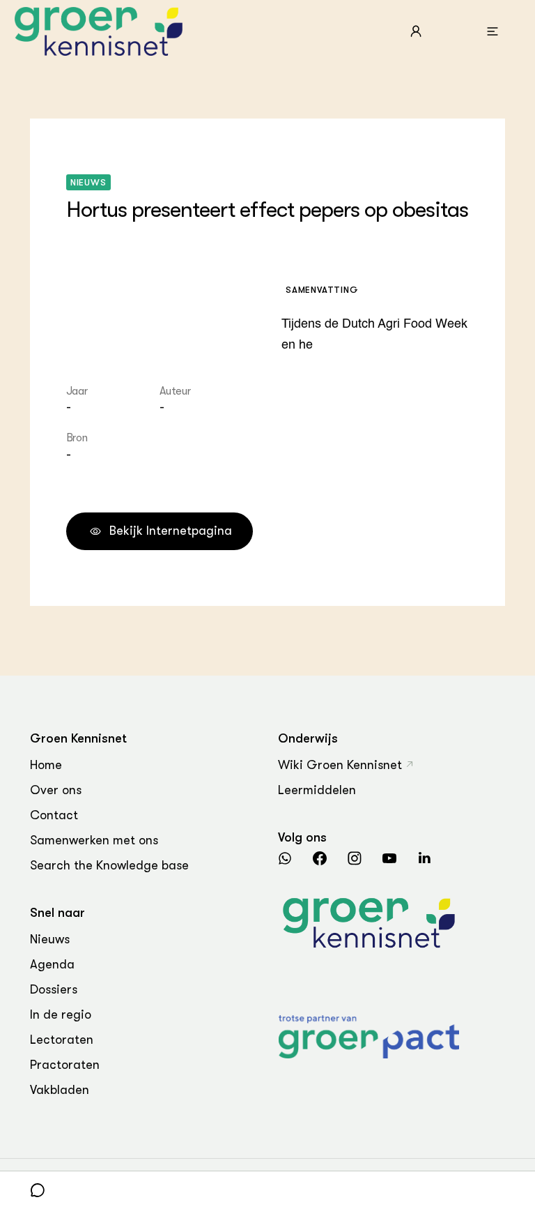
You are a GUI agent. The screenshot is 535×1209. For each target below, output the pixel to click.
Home (46, 765)
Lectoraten (61, 1040)
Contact (54, 815)
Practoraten (65, 1065)
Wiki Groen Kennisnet (340, 765)
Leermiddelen (317, 790)
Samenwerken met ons (94, 840)
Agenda (52, 964)
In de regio (60, 1014)
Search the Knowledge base (109, 865)
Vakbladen (59, 1090)
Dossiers (53, 989)
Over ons (56, 790)
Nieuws (50, 939)
